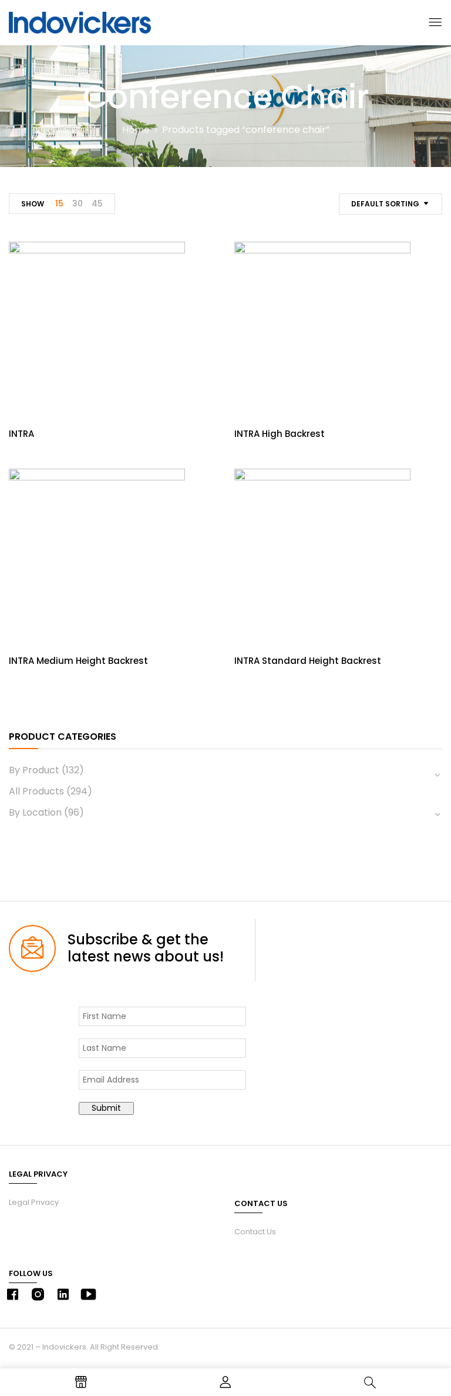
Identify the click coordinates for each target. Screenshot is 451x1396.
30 (77, 203)
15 (59, 203)
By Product (34, 770)
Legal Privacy (34, 1202)
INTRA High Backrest (279, 434)
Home (136, 129)
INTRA (21, 434)
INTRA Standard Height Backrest (307, 660)
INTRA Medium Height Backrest (78, 660)
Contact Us (255, 1231)
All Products (36, 791)
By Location (35, 812)
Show (32, 204)
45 (97, 203)
